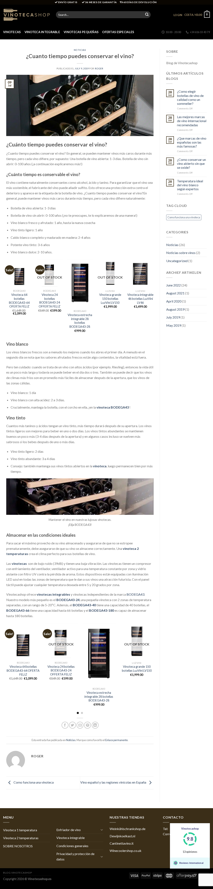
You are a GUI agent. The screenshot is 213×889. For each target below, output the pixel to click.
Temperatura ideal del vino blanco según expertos (190, 185)
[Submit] (146, 14)
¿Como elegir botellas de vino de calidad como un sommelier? (190, 97)
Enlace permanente (116, 740)
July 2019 (173, 317)
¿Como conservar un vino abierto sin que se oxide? (191, 163)
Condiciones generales (72, 846)
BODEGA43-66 (17, 610)
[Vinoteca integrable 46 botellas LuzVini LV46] (140, 273)
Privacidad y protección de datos (75, 856)
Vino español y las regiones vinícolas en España (113, 782)
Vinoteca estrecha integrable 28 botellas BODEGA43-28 (80, 320)
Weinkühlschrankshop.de (127, 829)
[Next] (153, 299)
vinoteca (99, 466)
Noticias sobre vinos (181, 253)
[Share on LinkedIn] (95, 725)
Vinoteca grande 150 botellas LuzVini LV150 (110, 298)
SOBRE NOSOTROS (18, 846)
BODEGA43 (135, 594)
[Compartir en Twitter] (72, 725)
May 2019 (173, 325)
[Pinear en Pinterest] (87, 725)
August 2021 (175, 293)
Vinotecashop (190, 828)
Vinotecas (12, 32)
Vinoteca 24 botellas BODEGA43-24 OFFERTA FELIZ (49, 300)
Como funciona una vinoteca (33, 782)
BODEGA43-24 (67, 600)
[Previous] (6, 299)
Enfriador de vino (68, 830)
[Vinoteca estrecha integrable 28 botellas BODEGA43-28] (80, 283)
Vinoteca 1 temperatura (20, 830)
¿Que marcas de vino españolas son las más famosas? (191, 142)
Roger (99, 68)
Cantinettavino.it (122, 843)
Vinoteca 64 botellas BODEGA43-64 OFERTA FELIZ (19, 300)
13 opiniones (190, 851)
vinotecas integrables (53, 594)
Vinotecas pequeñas (81, 32)
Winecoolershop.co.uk (125, 851)
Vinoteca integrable (42, 32)
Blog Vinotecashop (17, 872)
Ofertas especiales (118, 32)
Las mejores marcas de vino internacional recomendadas (191, 121)
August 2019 (175, 309)
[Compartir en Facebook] (65, 725)
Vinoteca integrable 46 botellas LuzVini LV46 (140, 298)
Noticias (80, 50)
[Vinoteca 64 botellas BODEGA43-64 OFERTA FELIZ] (19, 273)
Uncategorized (177, 261)
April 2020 (173, 301)
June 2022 (173, 285)
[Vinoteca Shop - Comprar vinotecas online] (26, 14)
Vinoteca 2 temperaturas (20, 838)
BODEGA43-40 (84, 605)
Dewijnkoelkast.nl (122, 836)
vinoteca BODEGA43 (113, 407)
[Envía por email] (80, 725)
